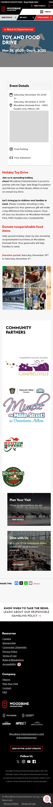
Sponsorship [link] (9, 643)
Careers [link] (7, 639)
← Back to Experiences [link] (18, 29)
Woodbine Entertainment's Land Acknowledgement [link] (26, 736)
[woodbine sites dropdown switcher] (50, 6)
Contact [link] (7, 688)
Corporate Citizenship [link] (14, 647)
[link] (11, 9)
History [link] (6, 679)
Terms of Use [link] (10, 656)
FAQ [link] (5, 692)
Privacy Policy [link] (10, 651)
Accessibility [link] (9, 664)
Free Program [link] (40, 6)
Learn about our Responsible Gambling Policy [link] (26, 612)
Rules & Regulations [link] (13, 660)
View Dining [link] (17, 565)
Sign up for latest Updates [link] (26, 749)
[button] (13, 277)
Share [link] (37, 583)
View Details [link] (18, 520)
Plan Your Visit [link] (10, 684)
